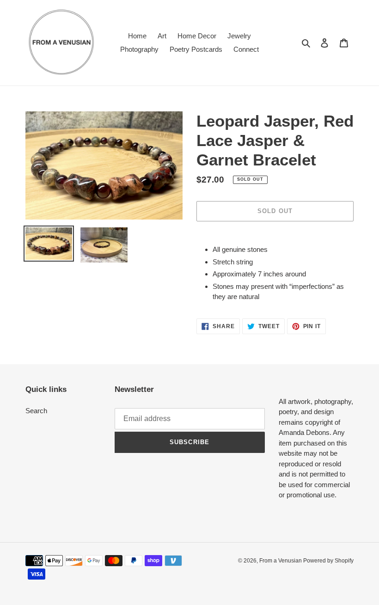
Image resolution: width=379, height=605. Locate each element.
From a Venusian (281, 560)
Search (36, 411)
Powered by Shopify (328, 560)
